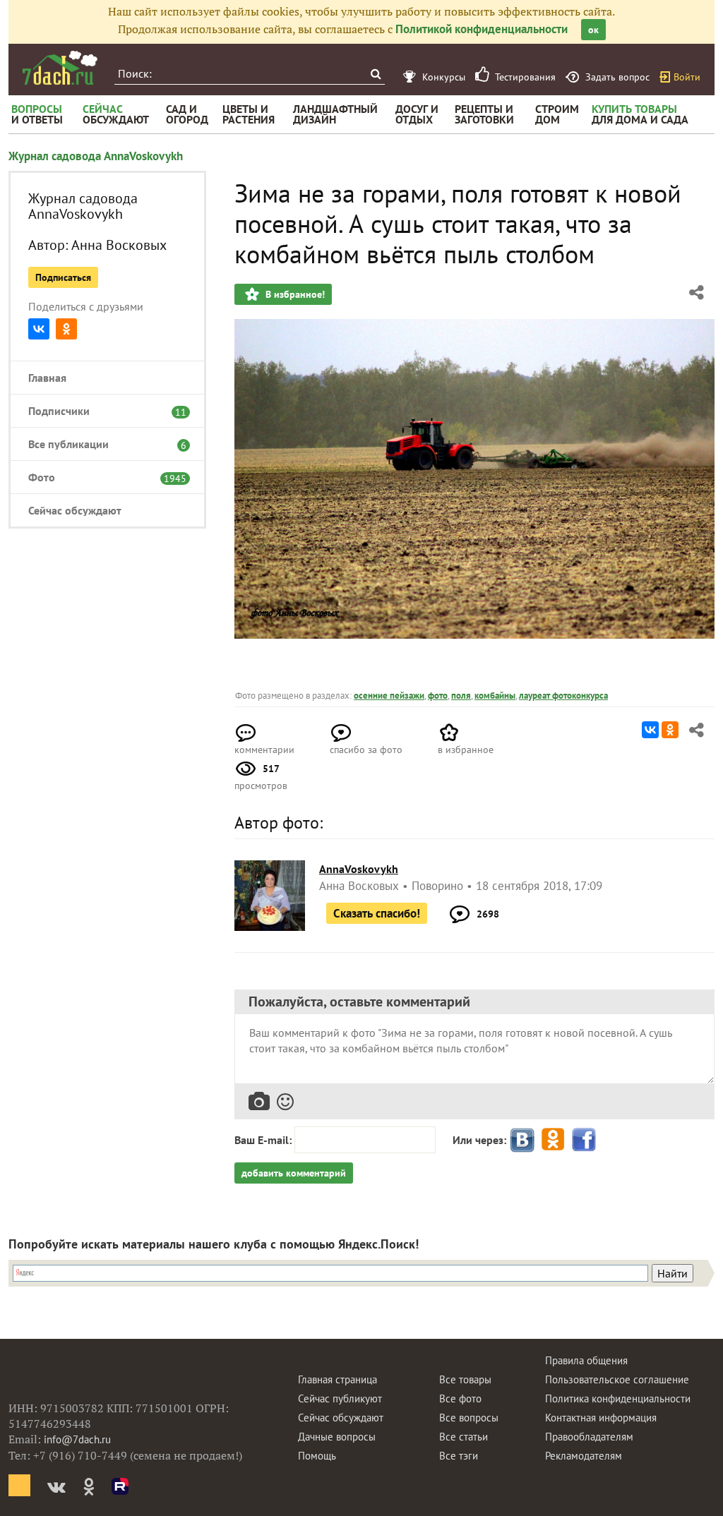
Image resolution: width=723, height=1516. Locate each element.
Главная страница (337, 1379)
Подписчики (100, 410)
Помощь (317, 1455)
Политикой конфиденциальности (481, 29)
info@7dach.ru (77, 1439)
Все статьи (463, 1436)
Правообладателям (589, 1436)
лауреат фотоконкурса (563, 696)
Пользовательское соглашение (617, 1379)
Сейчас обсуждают (74, 510)
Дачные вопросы (337, 1436)
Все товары (465, 1379)
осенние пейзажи (389, 696)
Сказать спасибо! (376, 913)
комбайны (494, 696)
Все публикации (100, 444)
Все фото (460, 1398)
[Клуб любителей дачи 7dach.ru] (60, 68)
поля (461, 696)
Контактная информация (601, 1417)
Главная (47, 377)
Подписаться (63, 277)
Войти (687, 77)
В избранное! (294, 294)
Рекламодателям (583, 1455)
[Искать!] (375, 74)
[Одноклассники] (66, 328)
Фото (100, 477)
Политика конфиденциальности (618, 1398)
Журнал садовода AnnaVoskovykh (95, 156)
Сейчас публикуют (340, 1398)
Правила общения (586, 1360)
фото (438, 696)
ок (593, 29)
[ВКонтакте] (38, 328)
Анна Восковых (119, 245)
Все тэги (458, 1455)
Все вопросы (468, 1417)
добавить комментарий (293, 1173)
